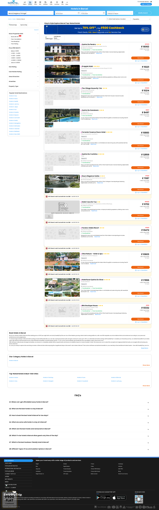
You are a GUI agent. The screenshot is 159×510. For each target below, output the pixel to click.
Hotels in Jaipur (13, 107)
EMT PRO (120, 469)
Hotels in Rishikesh (14, 131)
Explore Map (23, 25)
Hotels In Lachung (116, 381)
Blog (119, 471)
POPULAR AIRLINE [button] (9, 471)
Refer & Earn (94, 474)
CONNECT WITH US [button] (10, 474)
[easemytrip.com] (13, 5)
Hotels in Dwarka (14, 112)
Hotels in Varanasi (14, 128)
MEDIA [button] (6, 482)
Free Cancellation (16, 39)
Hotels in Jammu (14, 104)
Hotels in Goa (13, 96)
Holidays (120, 464)
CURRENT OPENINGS (10, 487)
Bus (37, 466)
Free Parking (14, 44)
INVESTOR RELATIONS (11, 484)
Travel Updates (67, 471)
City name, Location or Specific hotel (18, 12)
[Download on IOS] (119, 499)
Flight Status (66, 466)
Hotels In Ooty (13, 381)
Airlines (120, 466)
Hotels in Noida (13, 120)
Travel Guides (67, 469)
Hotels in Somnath (14, 118)
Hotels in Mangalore (15, 123)
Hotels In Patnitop (48, 377)
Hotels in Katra (13, 98)
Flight (37, 464)
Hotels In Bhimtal (116, 377)
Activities (38, 471)
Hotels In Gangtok (48, 381)
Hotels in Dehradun (14, 126)
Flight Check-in (40, 474)
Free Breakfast (15, 41)
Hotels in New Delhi (14, 134)
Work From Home (123, 474)
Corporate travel (95, 471)
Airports (38, 469)
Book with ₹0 (16, 36)
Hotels (65, 464)
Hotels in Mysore (14, 115)
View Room (140, 58)
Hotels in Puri (12, 109)
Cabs (92, 466)
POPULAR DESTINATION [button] (11, 466)
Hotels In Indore (13, 377)
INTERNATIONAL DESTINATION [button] (13, 468)
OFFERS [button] (7, 476)
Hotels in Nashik (13, 101)
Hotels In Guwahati (82, 381)
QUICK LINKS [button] (8, 463)
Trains (92, 464)
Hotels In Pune (81, 377)
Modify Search (143, 13)
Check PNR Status (95, 469)
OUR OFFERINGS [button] (9, 460)
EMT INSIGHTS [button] (9, 479)
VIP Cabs (65, 474)
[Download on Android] (103, 499)
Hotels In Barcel (13, 360)
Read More (144, 348)
